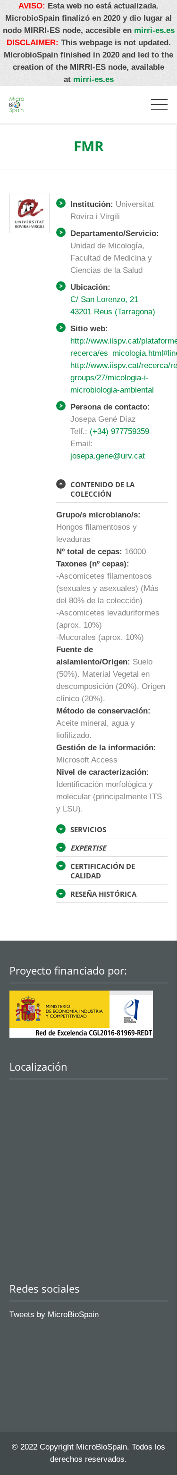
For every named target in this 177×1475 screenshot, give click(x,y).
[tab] (112, 489)
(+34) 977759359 (119, 431)
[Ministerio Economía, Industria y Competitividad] (81, 1035)
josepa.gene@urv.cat (107, 455)
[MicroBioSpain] (16, 104)
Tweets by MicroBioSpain (54, 1314)
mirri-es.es (154, 30)
